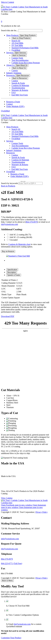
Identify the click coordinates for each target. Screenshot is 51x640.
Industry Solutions (13, 73)
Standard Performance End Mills (25, 48)
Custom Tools (17, 58)
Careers (15, 70)
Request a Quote (13, 102)
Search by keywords (9, 183)
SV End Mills (17, 45)
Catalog (15, 81)
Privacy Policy (42, 512)
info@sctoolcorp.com (10, 539)
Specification (12, 270)
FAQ (14, 92)
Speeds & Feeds (18, 83)
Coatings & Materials (20, 85)
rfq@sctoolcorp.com (9, 224)
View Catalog (6, 498)
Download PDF (7, 316)
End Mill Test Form (20, 95)
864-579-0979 (32, 222)
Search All (16, 41)
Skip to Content (7, 2)
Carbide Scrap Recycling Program (26, 63)
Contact (9, 104)
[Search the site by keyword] (22, 181)
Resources (10, 75)
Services (10, 52)
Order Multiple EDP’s (15, 106)
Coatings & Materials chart (19, 244)
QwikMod (16, 50)
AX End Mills (17, 43)
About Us (10, 65)
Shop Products (12, 35)
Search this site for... (9, 30)
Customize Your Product (11, 638)
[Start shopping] (3, 19)
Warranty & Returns (20, 90)
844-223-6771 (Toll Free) (11, 563)
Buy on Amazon (8, 251)
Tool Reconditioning (20, 60)
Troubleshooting (18, 88)
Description (11, 272)
